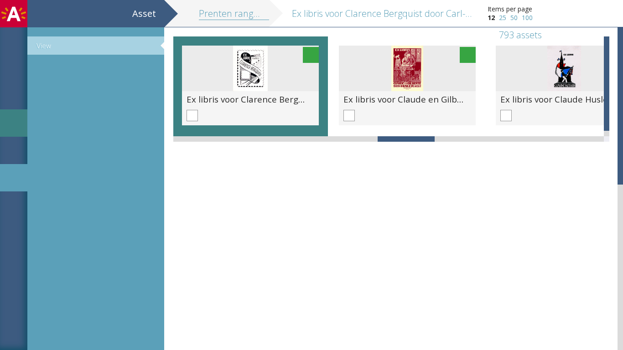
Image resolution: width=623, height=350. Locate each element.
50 (514, 17)
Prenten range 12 (234, 13)
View (43, 45)
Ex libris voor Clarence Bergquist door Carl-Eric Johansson (304, 99)
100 (527, 17)
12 (491, 17)
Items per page (510, 9)
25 (502, 17)
